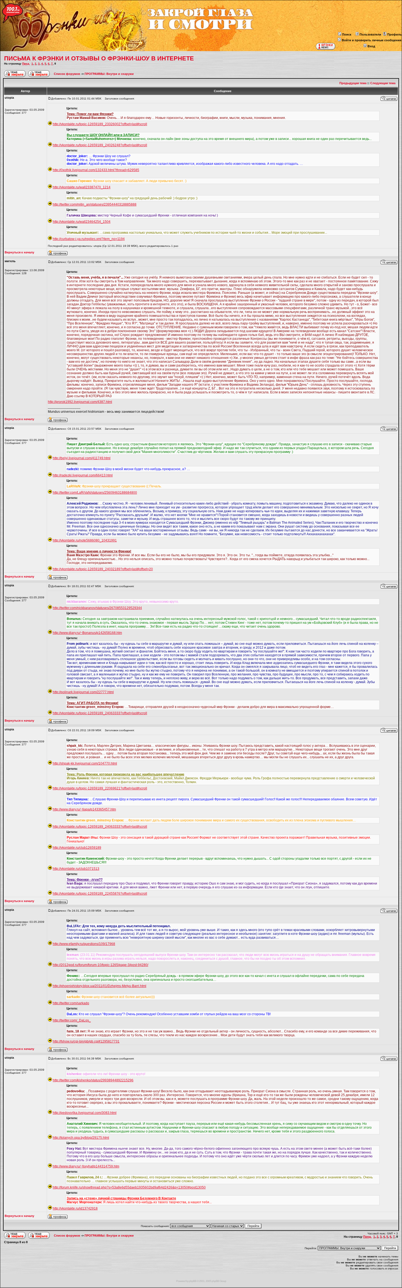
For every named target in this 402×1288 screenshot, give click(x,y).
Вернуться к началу (19, 252)
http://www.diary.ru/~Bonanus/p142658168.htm (87, 633)
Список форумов (67, 73)
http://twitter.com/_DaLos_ (72, 1020)
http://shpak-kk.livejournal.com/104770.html (85, 763)
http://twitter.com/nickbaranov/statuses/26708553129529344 (97, 608)
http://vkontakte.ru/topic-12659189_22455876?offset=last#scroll (100, 893)
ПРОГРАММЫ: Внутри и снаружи (109, 73)
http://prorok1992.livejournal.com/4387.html (80, 402)
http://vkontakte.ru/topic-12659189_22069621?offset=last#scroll (100, 788)
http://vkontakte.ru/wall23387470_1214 (81, 187)
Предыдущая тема (352, 83)
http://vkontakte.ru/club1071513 (76, 869)
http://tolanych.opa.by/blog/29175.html (81, 1138)
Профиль (394, 34)
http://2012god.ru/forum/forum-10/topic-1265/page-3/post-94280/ (100, 965)
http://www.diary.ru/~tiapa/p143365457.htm (84, 809)
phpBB (192, 1281)
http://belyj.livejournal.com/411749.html (81, 458)
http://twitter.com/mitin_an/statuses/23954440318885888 (94, 204)
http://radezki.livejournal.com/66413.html (83, 475)
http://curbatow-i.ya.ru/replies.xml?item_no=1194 (89, 239)
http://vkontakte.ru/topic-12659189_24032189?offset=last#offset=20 (103, 569)
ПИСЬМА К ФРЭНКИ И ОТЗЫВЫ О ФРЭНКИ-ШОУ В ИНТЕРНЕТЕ (99, 58)
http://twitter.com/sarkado (71, 1003)
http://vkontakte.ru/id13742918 (75, 1208)
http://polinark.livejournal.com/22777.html (83, 692)
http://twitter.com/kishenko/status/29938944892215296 (93, 1080)
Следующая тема (382, 83)
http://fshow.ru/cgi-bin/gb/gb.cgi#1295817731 (86, 1041)
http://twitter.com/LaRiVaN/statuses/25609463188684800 (95, 492)
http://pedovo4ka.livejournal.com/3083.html (84, 1113)
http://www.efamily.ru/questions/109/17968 (84, 944)
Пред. (26, 63)
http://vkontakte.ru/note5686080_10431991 (85, 540)
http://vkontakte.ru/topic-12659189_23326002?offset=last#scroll (100, 124)
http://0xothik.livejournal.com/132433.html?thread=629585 (96, 170)
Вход (371, 46)
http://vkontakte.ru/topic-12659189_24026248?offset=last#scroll (100, 145)
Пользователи (370, 34)
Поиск (346, 34)
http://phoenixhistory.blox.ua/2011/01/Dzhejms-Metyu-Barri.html (99, 986)
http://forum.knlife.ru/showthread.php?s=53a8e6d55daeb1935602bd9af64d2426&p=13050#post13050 (129, 1187)
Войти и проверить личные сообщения (371, 40)
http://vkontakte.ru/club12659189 (77, 848)
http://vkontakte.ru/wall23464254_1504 (81, 222)
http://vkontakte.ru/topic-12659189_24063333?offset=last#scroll (100, 713)
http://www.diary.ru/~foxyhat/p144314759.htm (86, 1166)
